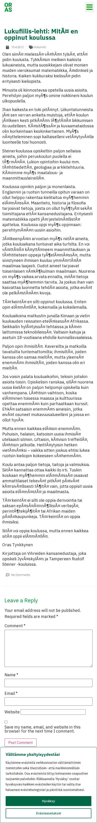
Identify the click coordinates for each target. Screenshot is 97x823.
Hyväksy (48, 801)
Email (11, 693)
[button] (90, 7)
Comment (15, 626)
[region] (48, 785)
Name (11, 675)
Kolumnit (40, 47)
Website (12, 712)
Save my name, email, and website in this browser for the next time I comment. (43, 729)
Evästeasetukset (48, 813)
